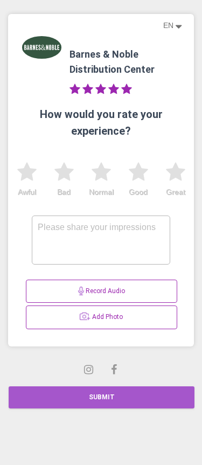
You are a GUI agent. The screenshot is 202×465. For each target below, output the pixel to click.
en (169, 25)
